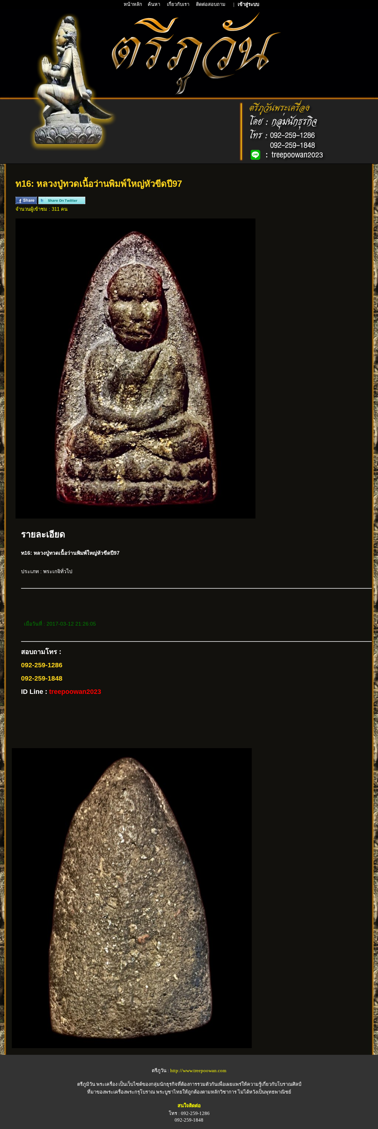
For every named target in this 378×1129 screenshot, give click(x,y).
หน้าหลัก (133, 4)
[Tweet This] (61, 202)
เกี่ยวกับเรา (178, 4)
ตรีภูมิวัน (86, 1084)
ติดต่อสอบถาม (211, 4)
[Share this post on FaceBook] (26, 202)
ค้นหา (154, 4)
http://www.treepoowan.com (198, 1070)
